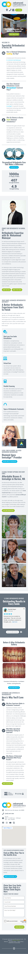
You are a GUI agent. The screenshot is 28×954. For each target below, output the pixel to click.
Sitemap (6, 941)
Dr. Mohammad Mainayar (14, 60)
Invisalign (9, 106)
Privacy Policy (20, 941)
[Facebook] (21, 632)
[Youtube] (10, 823)
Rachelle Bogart (12, 609)
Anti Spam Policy (12, 941)
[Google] (14, 823)
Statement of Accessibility (14, 942)
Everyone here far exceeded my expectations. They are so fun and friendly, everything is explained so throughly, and (12, 619)
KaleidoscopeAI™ (16, 940)
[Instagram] (7, 823)
